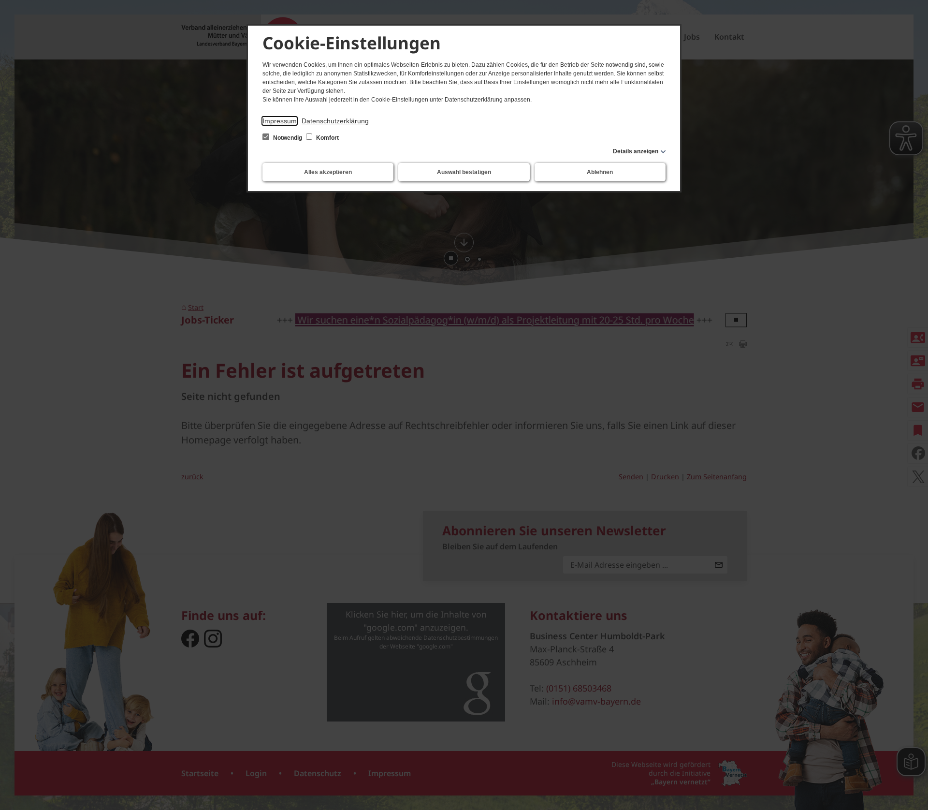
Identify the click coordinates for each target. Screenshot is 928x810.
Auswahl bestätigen (464, 172)
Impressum (279, 121)
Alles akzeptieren (328, 172)
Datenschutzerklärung (335, 121)
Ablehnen (600, 172)
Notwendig (288, 137)
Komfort (327, 137)
